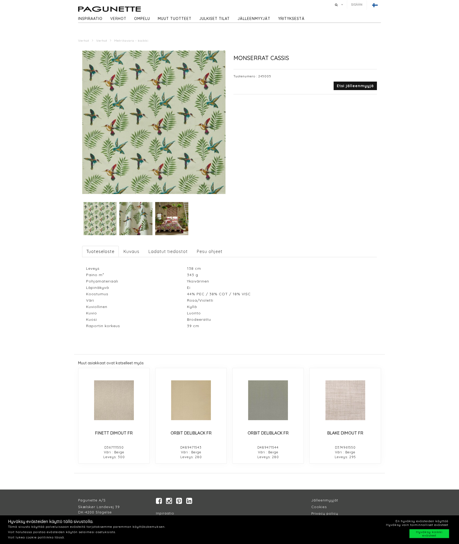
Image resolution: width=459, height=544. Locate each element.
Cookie (318, 507)
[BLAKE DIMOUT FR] (345, 400)
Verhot (118, 18)
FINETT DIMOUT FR (114, 433)
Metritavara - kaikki (131, 41)
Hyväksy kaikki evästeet (429, 533)
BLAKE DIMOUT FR (345, 433)
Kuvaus (131, 251)
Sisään (357, 4)
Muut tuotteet (175, 18)
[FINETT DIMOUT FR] (114, 400)
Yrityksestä (291, 18)
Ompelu (142, 18)
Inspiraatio (90, 18)
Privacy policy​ (324, 513)
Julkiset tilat (214, 18)
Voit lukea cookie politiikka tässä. (36, 537)
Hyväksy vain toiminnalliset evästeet (417, 524)
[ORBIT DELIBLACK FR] (191, 400)
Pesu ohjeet (210, 251)
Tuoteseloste (100, 251)
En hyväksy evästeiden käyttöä (422, 521)
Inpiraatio (165, 513)
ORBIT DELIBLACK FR (191, 433)
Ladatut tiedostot (168, 251)
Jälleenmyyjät (253, 18)
